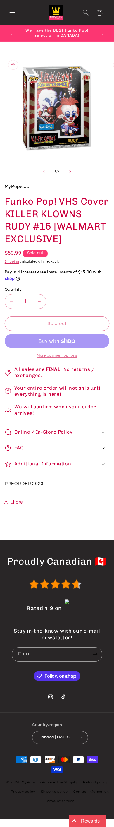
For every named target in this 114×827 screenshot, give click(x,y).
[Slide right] (70, 171)
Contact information (91, 791)
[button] (12, 12)
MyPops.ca (31, 782)
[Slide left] (43, 171)
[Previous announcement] (11, 33)
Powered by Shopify (59, 782)
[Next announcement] (102, 33)
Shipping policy (54, 791)
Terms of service (60, 801)
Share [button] (17, 502)
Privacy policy (23, 791)
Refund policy (95, 782)
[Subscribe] (95, 654)
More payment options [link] (57, 355)
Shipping (12, 261)
